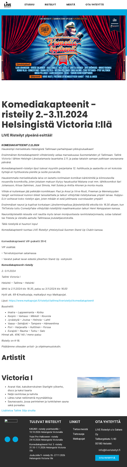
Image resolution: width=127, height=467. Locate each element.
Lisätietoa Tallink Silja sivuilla (18, 410)
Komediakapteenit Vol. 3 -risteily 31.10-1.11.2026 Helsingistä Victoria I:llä (47, 447)
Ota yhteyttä (94, 4)
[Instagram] (15, 439)
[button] (107, 458)
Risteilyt (50, 4)
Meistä (70, 4)
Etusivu (29, 4)
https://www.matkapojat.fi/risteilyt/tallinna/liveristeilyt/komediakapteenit (51, 300)
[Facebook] (7, 439)
